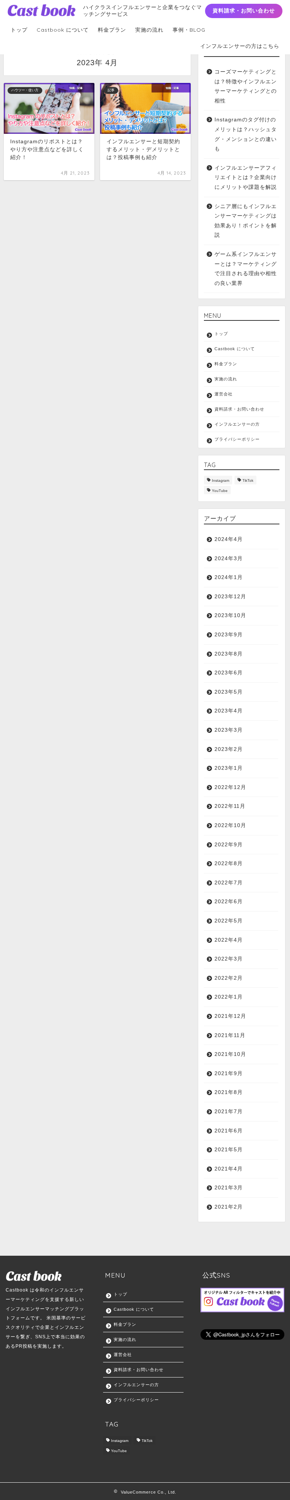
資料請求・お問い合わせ (244, 11)
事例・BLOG (189, 29)
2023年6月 (228, 673)
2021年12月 (230, 1016)
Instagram (220, 481)
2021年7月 (228, 1111)
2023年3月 (228, 730)
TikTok (247, 481)
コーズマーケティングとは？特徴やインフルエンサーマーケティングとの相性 (245, 86)
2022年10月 (230, 825)
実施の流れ (149, 29)
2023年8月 (228, 654)
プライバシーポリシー (237, 439)
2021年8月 (228, 1092)
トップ (19, 29)
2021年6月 (228, 1131)
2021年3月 (228, 1188)
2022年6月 (228, 901)
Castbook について (63, 29)
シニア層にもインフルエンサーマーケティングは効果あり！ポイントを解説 (245, 221)
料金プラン (112, 29)
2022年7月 (228, 883)
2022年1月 (228, 997)
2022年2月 (228, 978)
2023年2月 (228, 749)
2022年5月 (228, 921)
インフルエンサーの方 (237, 424)
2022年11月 (229, 806)
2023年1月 (228, 768)
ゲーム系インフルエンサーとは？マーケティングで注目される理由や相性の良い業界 (245, 268)
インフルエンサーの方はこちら (239, 46)
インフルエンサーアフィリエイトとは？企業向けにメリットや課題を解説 (245, 177)
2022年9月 (228, 844)
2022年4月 (228, 940)
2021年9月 (228, 1073)
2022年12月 (230, 787)
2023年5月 (228, 692)
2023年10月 (230, 615)
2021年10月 (230, 1054)
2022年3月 (228, 959)
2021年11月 (229, 1035)
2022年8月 (228, 863)
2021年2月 (228, 1207)
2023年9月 (228, 634)
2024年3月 (228, 558)
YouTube (220, 491)
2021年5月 (228, 1149)
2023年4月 (228, 711)
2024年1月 (228, 577)
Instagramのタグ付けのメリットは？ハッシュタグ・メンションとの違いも (245, 134)
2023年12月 (230, 596)
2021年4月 (228, 1169)
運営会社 (223, 394)
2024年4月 (228, 539)
